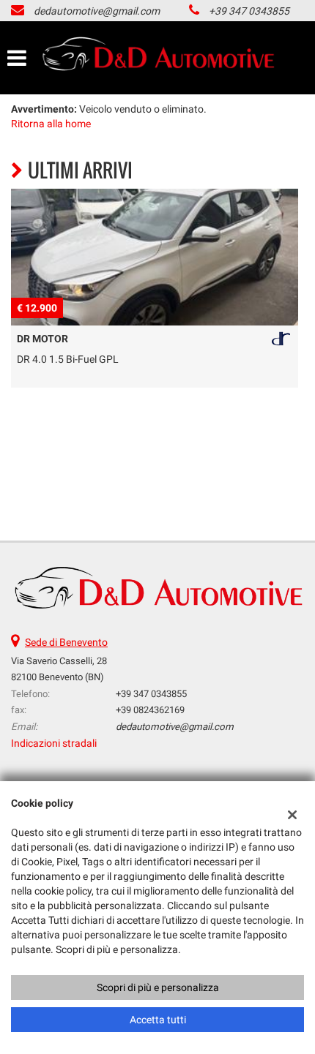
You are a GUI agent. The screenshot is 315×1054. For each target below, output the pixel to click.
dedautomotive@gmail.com (97, 11)
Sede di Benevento (66, 642)
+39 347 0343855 (249, 11)
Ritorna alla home (51, 123)
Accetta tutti (158, 1019)
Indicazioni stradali (54, 743)
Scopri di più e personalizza (158, 987)
